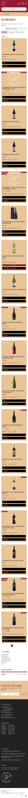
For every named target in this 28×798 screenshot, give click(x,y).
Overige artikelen (5, 657)
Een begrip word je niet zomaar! (11, 760)
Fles (4, 62)
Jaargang (11, 32)
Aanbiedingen (5, 654)
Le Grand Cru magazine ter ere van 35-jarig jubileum (12, 757)
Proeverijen (4, 662)
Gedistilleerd (4, 656)
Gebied (4, 32)
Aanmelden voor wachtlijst (10, 268)
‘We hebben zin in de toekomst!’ (10, 751)
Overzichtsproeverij (6, 660)
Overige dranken (5, 659)
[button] (26, 4)
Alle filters (19, 32)
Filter (3, 674)
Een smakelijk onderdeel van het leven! (13, 753)
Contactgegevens (6, 704)
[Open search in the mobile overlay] (14, 9)
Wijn (2, 664)
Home (2, 14)
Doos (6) (6, 66)
